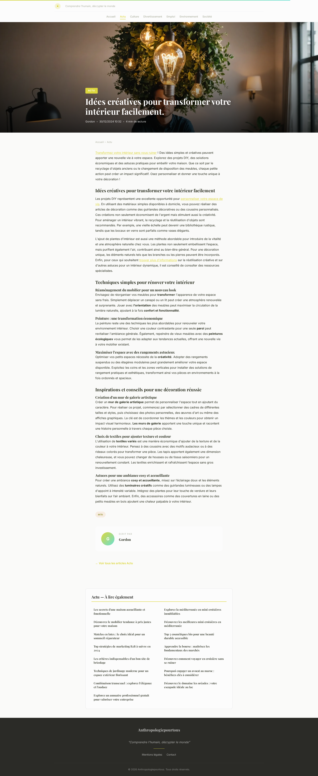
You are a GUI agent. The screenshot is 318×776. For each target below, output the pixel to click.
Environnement (189, 16)
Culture (134, 16)
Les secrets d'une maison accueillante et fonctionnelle (119, 611)
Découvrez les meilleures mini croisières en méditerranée (192, 624)
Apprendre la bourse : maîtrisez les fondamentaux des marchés (187, 648)
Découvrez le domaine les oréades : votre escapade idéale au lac (190, 685)
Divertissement (152, 16)
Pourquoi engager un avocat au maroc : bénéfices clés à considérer (189, 673)
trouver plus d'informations (158, 260)
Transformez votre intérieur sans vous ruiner (126, 153)
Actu (123, 16)
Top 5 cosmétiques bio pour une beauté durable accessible (189, 636)
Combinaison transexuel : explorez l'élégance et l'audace (123, 685)
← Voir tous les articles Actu (114, 563)
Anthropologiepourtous (159, 729)
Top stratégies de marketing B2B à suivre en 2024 (122, 648)
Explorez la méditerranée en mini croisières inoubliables (192, 611)
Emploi (171, 16)
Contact (171, 754)
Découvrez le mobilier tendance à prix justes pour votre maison (122, 624)
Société (207, 16)
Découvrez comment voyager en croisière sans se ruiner (194, 660)
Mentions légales (152, 754)
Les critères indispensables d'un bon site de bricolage (122, 660)
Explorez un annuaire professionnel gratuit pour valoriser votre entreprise (121, 697)
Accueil (111, 16)
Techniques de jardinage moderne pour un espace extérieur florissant (121, 673)
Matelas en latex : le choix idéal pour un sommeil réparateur (119, 636)
